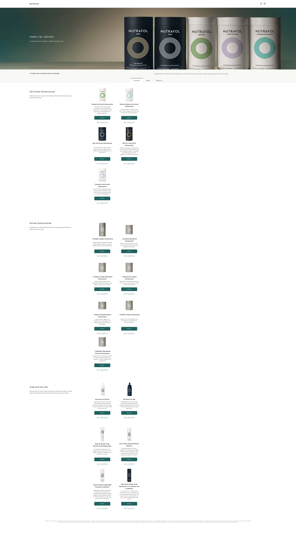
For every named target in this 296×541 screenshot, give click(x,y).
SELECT (102, 118)
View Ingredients (102, 122)
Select (102, 413)
